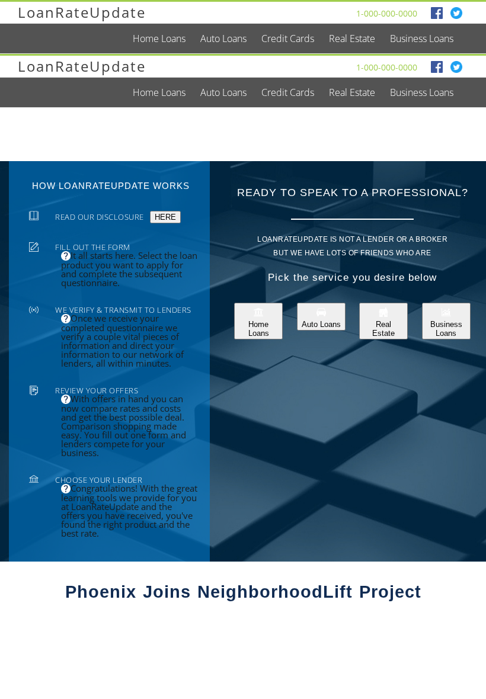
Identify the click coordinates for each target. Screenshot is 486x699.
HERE (165, 217)
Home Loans (258, 329)
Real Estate (383, 329)
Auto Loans (321, 324)
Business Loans (446, 329)
